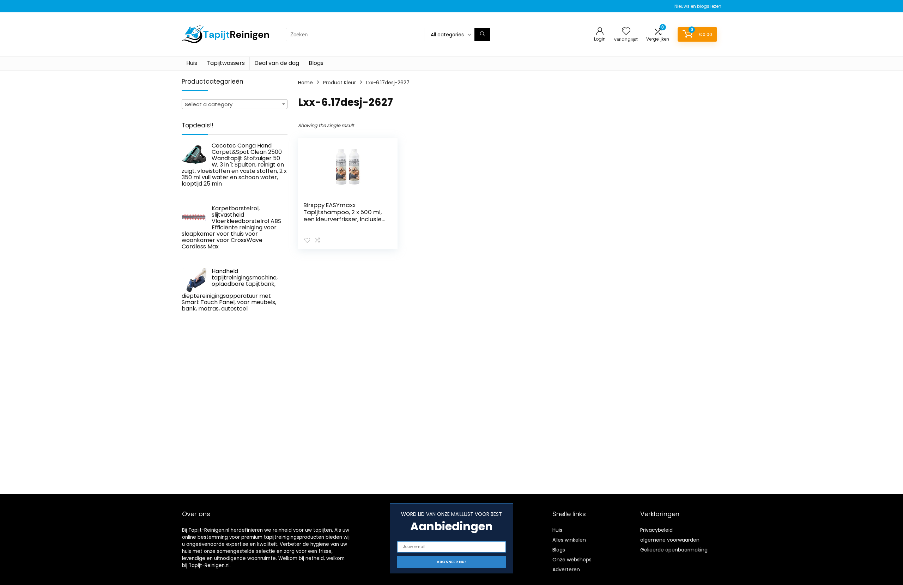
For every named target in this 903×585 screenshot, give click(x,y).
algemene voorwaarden (669, 539)
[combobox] (234, 104)
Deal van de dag (276, 63)
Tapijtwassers (226, 63)
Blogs (316, 63)
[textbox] (234, 104)
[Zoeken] (482, 34)
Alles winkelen (569, 539)
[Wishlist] (626, 31)
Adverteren (566, 569)
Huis (191, 63)
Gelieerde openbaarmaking (674, 549)
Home (305, 82)
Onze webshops (572, 559)
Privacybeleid (656, 529)
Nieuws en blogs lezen (697, 6)
